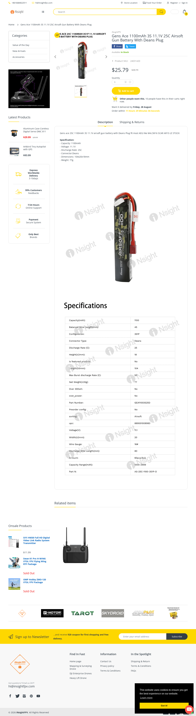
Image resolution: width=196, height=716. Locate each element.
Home (11, 24)
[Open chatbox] (189, 709)
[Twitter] (17, 696)
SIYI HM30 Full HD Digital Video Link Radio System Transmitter (36, 540)
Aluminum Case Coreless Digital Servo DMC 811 (36, 130)
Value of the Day (21, 45)
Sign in (185, 2)
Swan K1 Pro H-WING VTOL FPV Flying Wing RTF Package (34, 561)
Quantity (116, 77)
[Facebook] (10, 696)
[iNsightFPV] (18, 11)
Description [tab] (105, 122)
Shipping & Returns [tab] (132, 122)
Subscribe (177, 636)
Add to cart (128, 90)
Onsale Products (20, 526)
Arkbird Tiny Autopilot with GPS (34, 148)
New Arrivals (19, 51)
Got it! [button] (164, 705)
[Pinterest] (31, 696)
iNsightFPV (116, 32)
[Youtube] (38, 696)
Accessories (18, 57)
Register (174, 2)
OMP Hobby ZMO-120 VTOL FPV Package (34, 581)
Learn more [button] (146, 697)
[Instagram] (24, 696)
